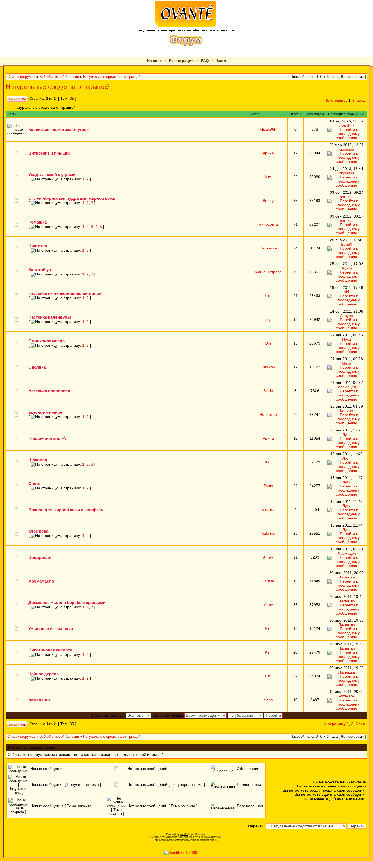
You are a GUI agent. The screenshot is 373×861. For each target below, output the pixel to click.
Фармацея (346, 387)
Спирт (34, 483)
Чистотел (37, 245)
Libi (268, 676)
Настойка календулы (49, 317)
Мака (346, 363)
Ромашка (37, 222)
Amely (268, 557)
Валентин (268, 248)
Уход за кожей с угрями (51, 174)
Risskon (268, 367)
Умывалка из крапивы (50, 628)
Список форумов (21, 77)
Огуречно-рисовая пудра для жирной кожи (71, 198)
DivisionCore (214, 837)
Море (268, 605)
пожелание (39, 700)
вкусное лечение (45, 412)
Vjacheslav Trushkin (176, 837)
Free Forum (199, 837)
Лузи (346, 435)
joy (268, 320)
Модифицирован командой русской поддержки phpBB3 (186, 840)
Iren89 (346, 244)
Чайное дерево (43, 673)
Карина (346, 411)
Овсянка (37, 367)
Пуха (346, 339)
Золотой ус (39, 269)
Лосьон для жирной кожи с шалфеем (66, 509)
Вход (221, 60)
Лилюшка (346, 577)
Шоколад (37, 459)
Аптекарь (346, 696)
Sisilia (268, 391)
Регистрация (181, 60)
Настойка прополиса (49, 391)
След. (361, 100)
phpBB (184, 834)
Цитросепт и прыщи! (49, 153)
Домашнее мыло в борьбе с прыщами (66, 602)
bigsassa (346, 149)
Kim (268, 177)
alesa (268, 700)
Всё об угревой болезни (59, 77)
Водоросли (39, 557)
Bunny (268, 201)
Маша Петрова (268, 272)
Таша (268, 486)
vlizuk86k (268, 129)
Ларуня (346, 316)
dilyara (346, 268)
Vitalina (268, 510)
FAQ (205, 60)
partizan (347, 197)
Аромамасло (41, 581)
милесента (268, 224)
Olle (268, 343)
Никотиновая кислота (50, 650)
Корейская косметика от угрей (58, 129)
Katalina (268, 533)
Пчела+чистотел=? (47, 438)
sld (346, 292)
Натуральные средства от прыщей (111, 77)
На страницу (336, 100)
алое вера (38, 531)
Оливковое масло (46, 341)
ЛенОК (268, 581)
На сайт (154, 60)
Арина (268, 153)
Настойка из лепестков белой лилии (65, 293)
